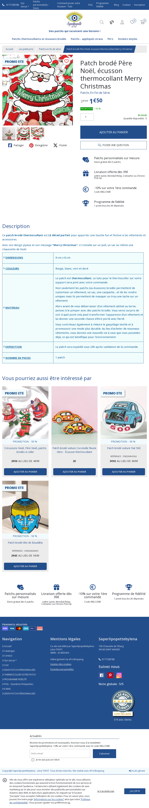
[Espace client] (122, 22)
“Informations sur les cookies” (48, 799)
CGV (6, 665)
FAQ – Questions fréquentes (18, 684)
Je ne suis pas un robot (47, 759)
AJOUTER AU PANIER (113, 132)
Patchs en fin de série (50, 49)
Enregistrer (41, 145)
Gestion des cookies (60, 664)
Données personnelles (62, 669)
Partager (18, 145)
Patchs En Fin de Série (95, 93)
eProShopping (96, 770)
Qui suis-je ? (10, 660)
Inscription (139, 4)
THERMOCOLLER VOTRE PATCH (20, 674)
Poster (63, 145)
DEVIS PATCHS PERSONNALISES (19, 693)
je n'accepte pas (105, 791)
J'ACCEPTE (135, 791)
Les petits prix (26, 49)
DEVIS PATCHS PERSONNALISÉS (19, 669)
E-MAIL (7, 688)
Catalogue (9, 650)
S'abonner (104, 753)
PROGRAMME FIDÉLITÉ (15, 679)
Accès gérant (138, 770)
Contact (126, 4)
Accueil (9, 49)
